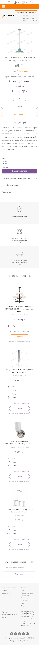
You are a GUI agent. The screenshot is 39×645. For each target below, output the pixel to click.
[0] (23, 2)
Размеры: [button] (6, 192)
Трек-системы (6, 593)
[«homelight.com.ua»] (8, 16)
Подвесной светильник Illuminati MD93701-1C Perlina (19, 371)
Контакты (24, 588)
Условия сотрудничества (10, 614)
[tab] (19, 171)
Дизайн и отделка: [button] (11, 185)
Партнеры (5, 612)
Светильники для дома (9, 588)
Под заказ (19, 337)
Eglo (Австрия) (22, 71)
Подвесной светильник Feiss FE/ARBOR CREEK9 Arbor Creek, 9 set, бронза (19, 308)
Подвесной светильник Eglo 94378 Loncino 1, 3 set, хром (19, 510)
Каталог (4, 617)
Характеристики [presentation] (19, 171)
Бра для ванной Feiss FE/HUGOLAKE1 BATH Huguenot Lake (19, 442)
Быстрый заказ (19, 114)
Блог (22, 603)
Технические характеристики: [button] (17, 178)
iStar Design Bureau (23, 641)
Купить (19, 106)
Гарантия (24, 600)
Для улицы (5, 590)
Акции (23, 606)
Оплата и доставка (27, 598)
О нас (23, 590)
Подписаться (19, 574)
